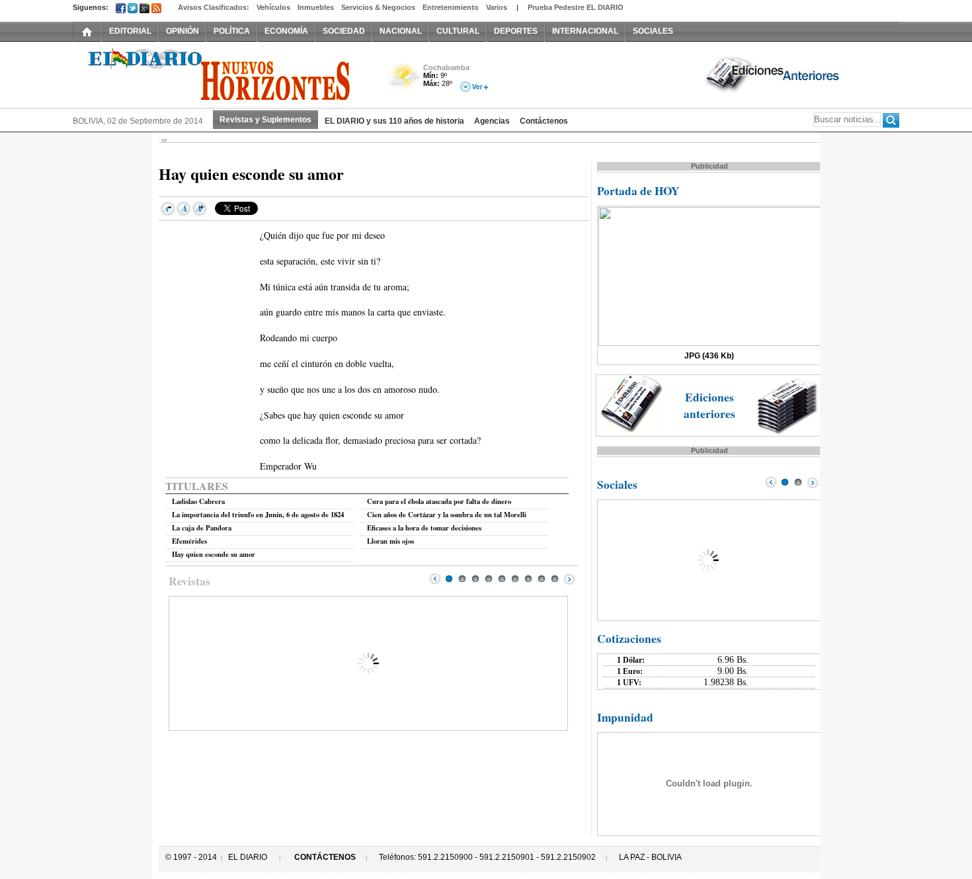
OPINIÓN (182, 31)
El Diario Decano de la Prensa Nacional (221, 73)
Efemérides (189, 541)
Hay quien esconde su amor (213, 554)
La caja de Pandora (201, 528)
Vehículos (273, 7)
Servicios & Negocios (378, 7)
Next (569, 579)
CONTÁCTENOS (325, 857)
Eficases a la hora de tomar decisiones (424, 528)
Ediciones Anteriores (773, 73)
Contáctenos (544, 121)
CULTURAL (457, 31)
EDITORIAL (130, 31)
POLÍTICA (232, 31)
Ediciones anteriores (709, 405)
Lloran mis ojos (390, 541)
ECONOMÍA (286, 31)
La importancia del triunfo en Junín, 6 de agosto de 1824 (258, 514)
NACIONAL (401, 31)
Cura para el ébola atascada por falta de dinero (439, 501)
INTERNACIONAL (585, 31)
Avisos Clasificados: (213, 7)
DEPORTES (516, 31)
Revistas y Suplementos (265, 119)
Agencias (492, 121)
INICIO (87, 31)
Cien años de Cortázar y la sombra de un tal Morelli (446, 514)
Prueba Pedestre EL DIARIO (576, 7)
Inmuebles (316, 7)
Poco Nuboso (405, 81)
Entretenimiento (451, 7)
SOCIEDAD (344, 31)
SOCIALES (653, 31)
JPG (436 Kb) (709, 355)
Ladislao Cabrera (198, 501)
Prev (435, 579)
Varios (496, 7)
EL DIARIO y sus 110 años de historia (394, 121)
